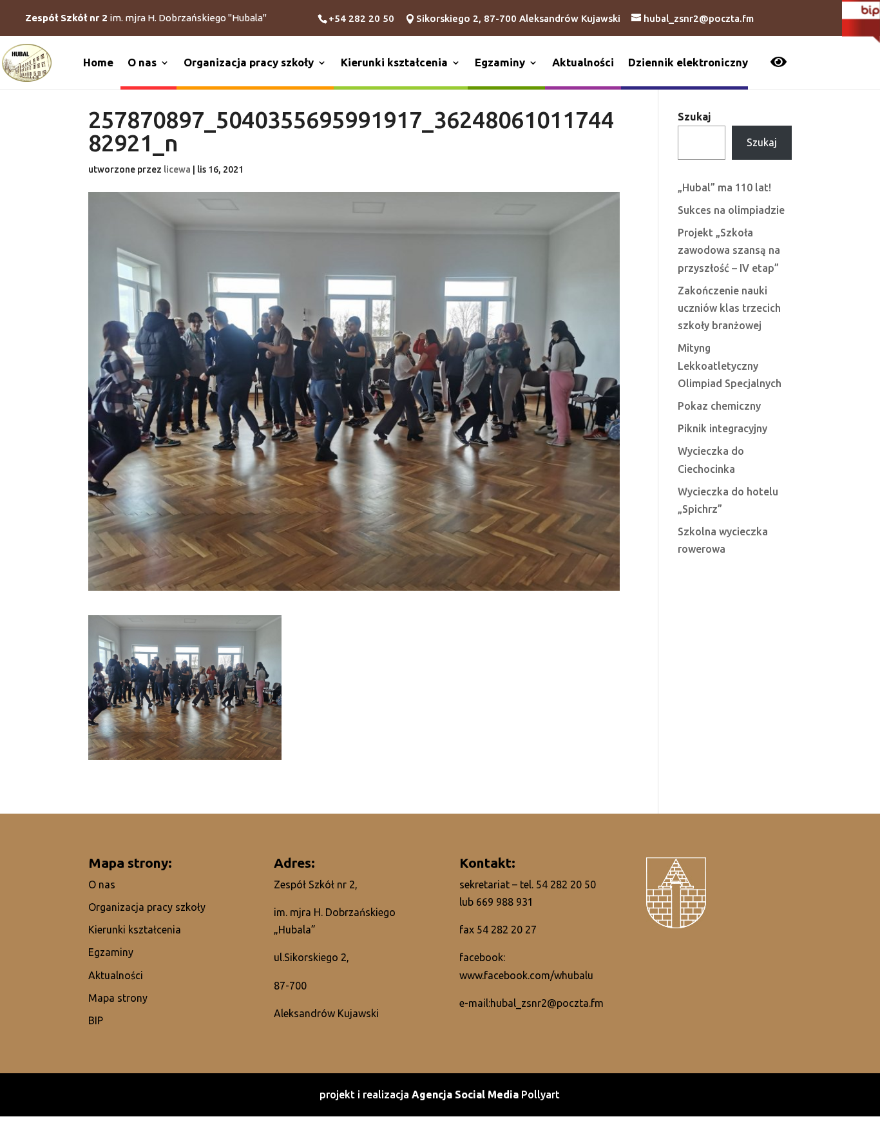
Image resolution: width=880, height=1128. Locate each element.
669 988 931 (504, 902)
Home (98, 62)
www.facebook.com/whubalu (526, 975)
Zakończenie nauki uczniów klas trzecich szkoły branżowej (729, 308)
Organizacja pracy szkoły (249, 62)
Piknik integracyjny (722, 428)
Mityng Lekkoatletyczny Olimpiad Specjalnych (729, 365)
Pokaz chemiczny (719, 406)
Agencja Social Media (466, 1094)
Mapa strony (118, 998)
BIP (95, 1020)
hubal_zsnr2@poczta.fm (547, 1003)
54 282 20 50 (566, 884)
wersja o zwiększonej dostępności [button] (778, 63)
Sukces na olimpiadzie (731, 210)
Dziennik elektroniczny (688, 62)
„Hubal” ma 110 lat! (724, 187)
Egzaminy (500, 62)
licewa (177, 169)
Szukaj (694, 116)
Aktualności (583, 62)
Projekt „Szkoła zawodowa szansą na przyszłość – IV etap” (729, 250)
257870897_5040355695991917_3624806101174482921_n (351, 132)
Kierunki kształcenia (394, 62)
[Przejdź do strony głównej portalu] (27, 62)
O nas (142, 62)
